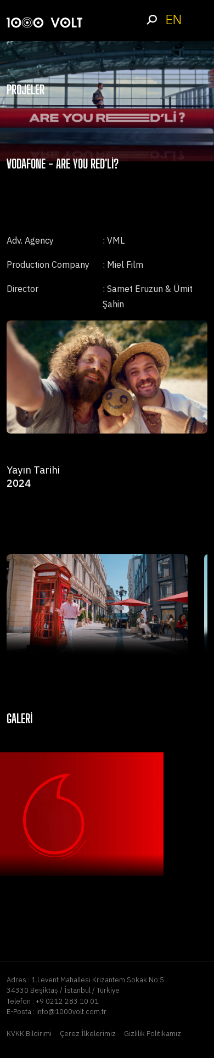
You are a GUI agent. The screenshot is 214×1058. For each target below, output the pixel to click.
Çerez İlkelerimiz (88, 1033)
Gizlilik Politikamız (152, 1033)
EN (173, 19)
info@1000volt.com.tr (71, 1011)
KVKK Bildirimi (29, 1033)
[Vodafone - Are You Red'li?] (97, 605)
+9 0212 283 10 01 (67, 1001)
